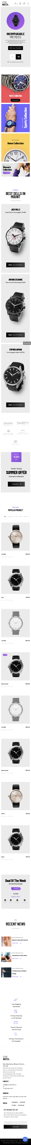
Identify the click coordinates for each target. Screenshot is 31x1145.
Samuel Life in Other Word (19, 955)
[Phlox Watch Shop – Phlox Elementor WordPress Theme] (5, 3)
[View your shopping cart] (24, 4)
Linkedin (22, 1102)
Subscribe (15, 1127)
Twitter (14, 1105)
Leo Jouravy (21, 937)
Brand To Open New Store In (20, 940)
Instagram (15, 1102)
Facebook (21, 1105)
